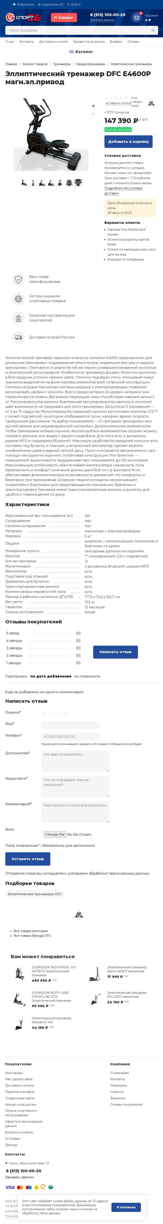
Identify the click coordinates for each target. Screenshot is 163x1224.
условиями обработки (88, 873)
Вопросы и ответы (19, 1132)
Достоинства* (17, 753)
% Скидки (12, 1138)
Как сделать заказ (18, 1079)
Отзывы (133, 41)
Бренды (11, 1145)
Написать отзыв (116, 652)
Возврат (116, 41)
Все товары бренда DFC (32, 936)
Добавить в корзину (128, 142)
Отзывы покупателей (126, 1104)
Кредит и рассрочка (89, 41)
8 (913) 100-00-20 (107, 15)
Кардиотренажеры (90, 64)
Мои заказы (14, 1073)
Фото (9, 829)
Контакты (26, 41)
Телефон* (13, 735)
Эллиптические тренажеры (131, 64)
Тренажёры (62, 64)
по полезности (87, 676)
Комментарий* (18, 804)
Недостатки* (16, 779)
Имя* (9, 724)
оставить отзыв (118, 103)
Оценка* (13, 712)
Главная (11, 64)
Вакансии (117, 1098)
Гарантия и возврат (20, 1092)
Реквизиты (118, 1085)
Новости (117, 1092)
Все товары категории (31, 931)
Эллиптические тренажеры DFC (34, 894)
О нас (9, 41)
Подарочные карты (20, 1098)
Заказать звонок (102, 20)
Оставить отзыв (28, 859)
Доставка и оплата (53, 41)
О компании (119, 1073)
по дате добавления (50, 676)
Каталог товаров (35, 64)
